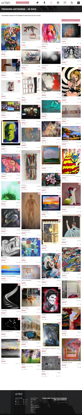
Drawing (17, 401)
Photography (26, 399)
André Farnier (44, 188)
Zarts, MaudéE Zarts (4, 147)
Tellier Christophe (44, 315)
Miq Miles (22, 66)
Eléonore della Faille (45, 115)
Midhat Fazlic (3, 175)
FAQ (31, 402)
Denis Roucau (64, 274)
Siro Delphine (23, 281)
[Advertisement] (41, 384)
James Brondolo (44, 66)
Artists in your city (34, 398)
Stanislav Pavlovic (4, 202)
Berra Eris (2, 95)
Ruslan (2, 332)
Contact (32, 410)
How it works (33, 399)
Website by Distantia (78, 414)
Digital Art (18, 402)
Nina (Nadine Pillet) (4, 311)
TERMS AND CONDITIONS (35, 407)
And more (25, 404)
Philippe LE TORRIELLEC (25, 309)
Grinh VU (2, 52)
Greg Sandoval (3, 277)
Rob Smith (23, 121)
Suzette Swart (23, 365)
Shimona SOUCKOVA (24, 231)
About (32, 404)
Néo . (63, 240)
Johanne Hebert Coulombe (46, 280)
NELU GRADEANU (65, 332)
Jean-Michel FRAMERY (65, 363)
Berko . (43, 45)
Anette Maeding (44, 349)
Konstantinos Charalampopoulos (67, 208)
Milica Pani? (63, 98)
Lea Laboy (23, 43)
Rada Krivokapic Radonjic (66, 300)
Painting (17, 399)
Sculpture (25, 401)
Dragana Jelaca (44, 166)
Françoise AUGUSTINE (4, 360)
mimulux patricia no (65, 176)
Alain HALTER (23, 98)
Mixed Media (18, 404)
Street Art (25, 402)
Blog (31, 401)
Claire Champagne (24, 186)
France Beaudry (64, 142)
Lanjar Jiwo (43, 372)
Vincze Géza (43, 139)
